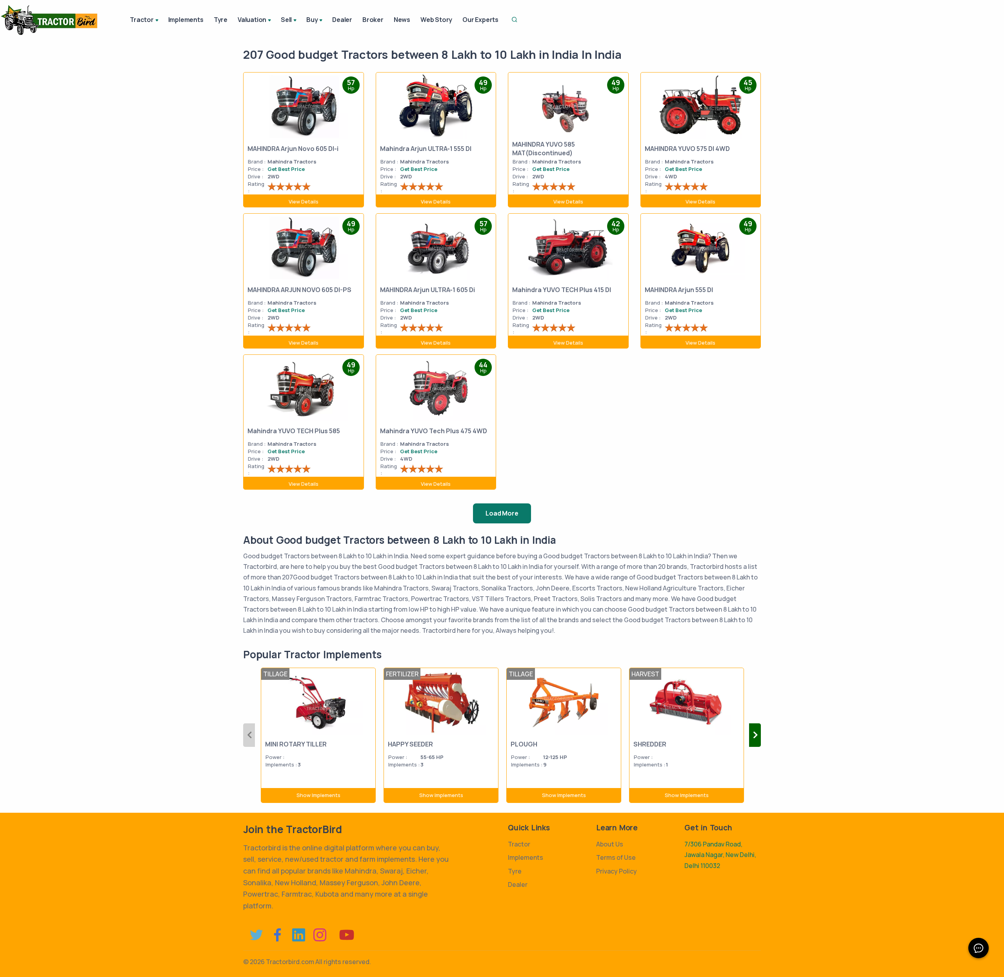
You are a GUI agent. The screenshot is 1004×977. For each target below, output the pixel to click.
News (402, 19)
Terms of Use (616, 857)
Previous (249, 735)
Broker (373, 19)
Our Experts (480, 19)
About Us (609, 844)
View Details (303, 201)
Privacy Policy (616, 871)
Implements (186, 19)
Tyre (220, 19)
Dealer (342, 19)
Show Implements (318, 795)
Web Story (436, 19)
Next (755, 735)
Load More (502, 513)
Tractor (519, 844)
